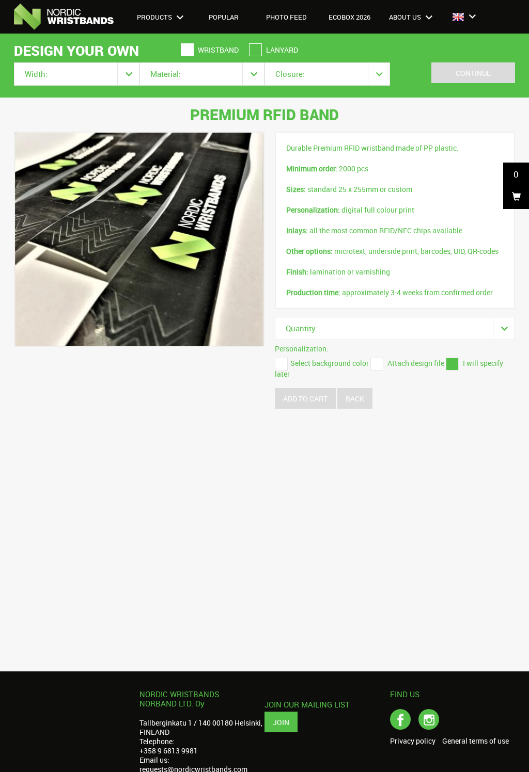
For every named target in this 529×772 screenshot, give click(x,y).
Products (155, 17)
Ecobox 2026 (349, 17)
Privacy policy (412, 741)
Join (281, 722)
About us (406, 17)
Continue (473, 73)
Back (355, 399)
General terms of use (475, 741)
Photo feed (286, 17)
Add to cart (305, 399)
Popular (224, 17)
